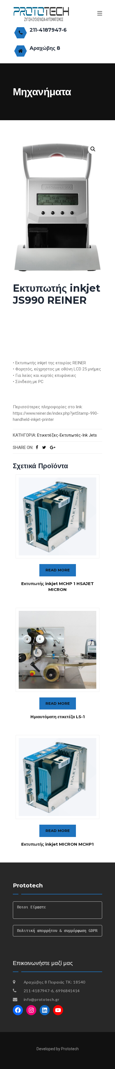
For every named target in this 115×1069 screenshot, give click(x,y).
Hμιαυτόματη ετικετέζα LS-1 (57, 716)
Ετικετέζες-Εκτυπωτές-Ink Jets (67, 435)
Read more (57, 570)
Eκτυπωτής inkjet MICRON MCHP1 (57, 844)
